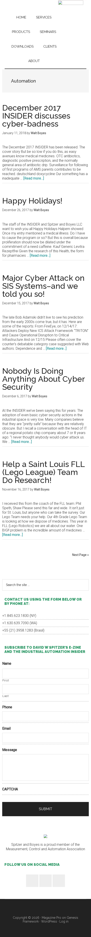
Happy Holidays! (32, 200)
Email (6, 728)
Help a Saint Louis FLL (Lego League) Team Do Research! (43, 472)
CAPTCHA (10, 789)
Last (5, 696)
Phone (7, 707)
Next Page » (80, 555)
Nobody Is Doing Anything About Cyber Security (43, 379)
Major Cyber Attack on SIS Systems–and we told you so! (43, 286)
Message (9, 750)
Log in (63, 921)
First (5, 680)
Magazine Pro (51, 917)
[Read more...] (33, 178)
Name (6, 663)
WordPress (49, 921)
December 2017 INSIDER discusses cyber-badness (36, 115)
